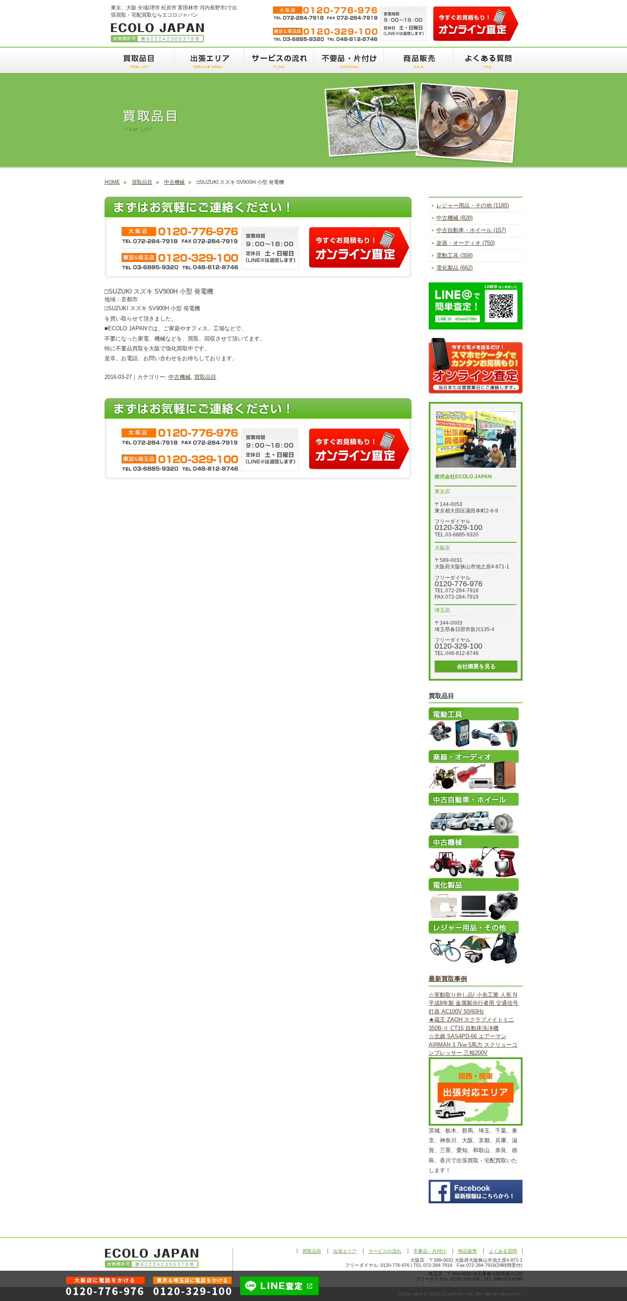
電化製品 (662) (454, 268)
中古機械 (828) (454, 218)
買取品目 (139, 60)
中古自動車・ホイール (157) (471, 230)
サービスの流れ (278, 60)
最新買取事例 (448, 978)
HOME (112, 182)
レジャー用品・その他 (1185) (472, 205)
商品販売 (418, 60)
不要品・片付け (348, 60)
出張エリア (209, 60)
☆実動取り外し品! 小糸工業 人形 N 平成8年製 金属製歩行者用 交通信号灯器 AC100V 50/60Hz (473, 1003)
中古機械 (174, 182)
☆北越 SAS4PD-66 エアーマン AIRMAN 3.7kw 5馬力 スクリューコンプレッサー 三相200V (473, 1044)
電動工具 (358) (454, 255)
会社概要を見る (476, 666)
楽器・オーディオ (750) (465, 243)
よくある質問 (487, 60)
